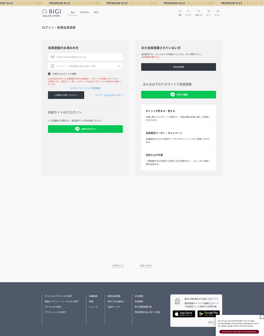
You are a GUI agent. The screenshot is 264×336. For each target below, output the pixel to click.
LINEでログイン (89, 129)
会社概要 (139, 296)
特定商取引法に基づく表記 (147, 312)
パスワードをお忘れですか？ (109, 95)
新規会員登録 (178, 67)
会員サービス (114, 306)
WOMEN (84, 12)
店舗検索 (93, 296)
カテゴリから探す (53, 306)
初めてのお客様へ (116, 301)
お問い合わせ (146, 265)
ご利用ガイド (118, 265)
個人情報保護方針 (143, 306)
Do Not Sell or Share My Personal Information (239, 332)
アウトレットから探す (55, 312)
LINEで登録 (182, 94)
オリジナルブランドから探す (58, 296)
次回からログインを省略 (64, 73)
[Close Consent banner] (262, 317)
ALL (73, 12)
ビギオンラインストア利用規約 (85, 88)
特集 (91, 301)
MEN (96, 12)
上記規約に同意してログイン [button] (66, 95)
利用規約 (139, 301)
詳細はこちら (214, 322)
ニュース (93, 306)
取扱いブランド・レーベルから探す (62, 301)
